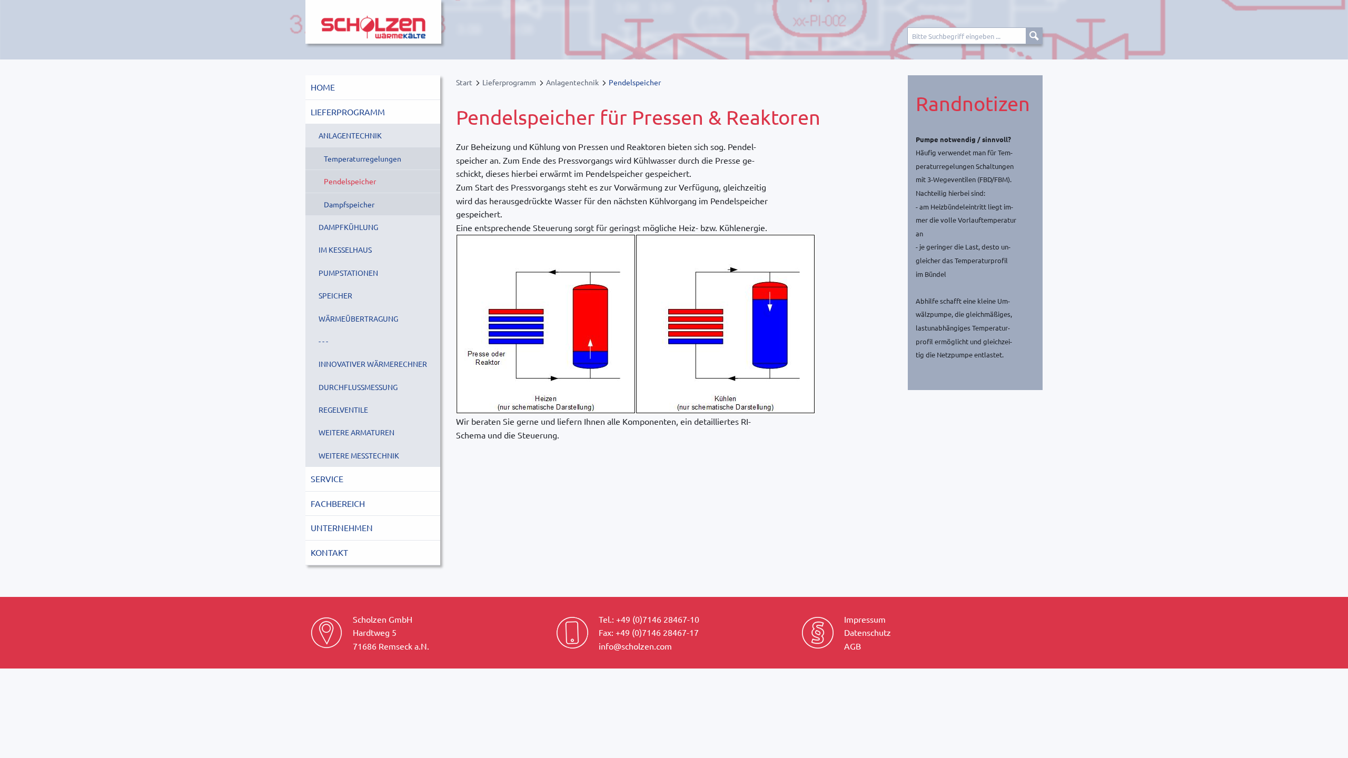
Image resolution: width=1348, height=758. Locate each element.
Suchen (1034, 35)
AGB (852, 646)
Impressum (865, 619)
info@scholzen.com (635, 646)
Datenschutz (867, 632)
